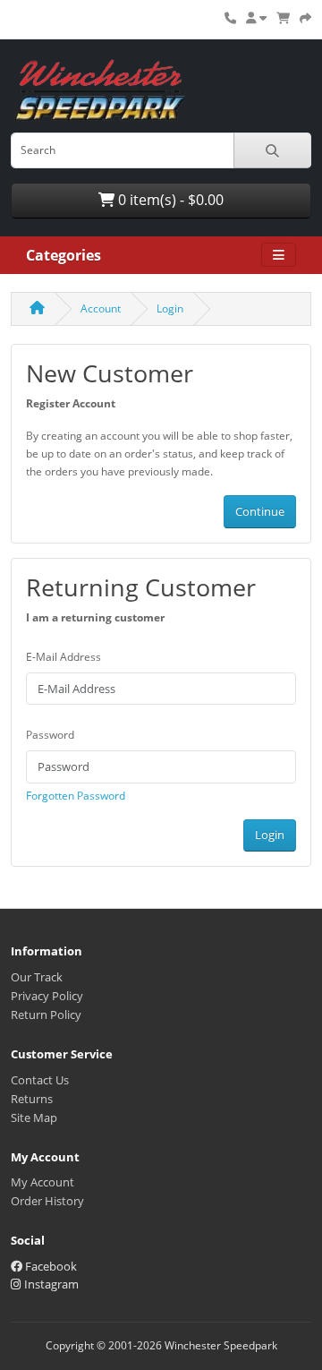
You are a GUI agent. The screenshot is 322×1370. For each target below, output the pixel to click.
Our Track (37, 977)
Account (100, 308)
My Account (42, 1182)
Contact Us (40, 1080)
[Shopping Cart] (283, 18)
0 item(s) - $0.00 (169, 200)
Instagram (50, 1284)
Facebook (49, 1266)
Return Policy (46, 1014)
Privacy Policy (47, 996)
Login (170, 308)
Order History (47, 1201)
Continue (259, 511)
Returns (32, 1099)
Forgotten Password (75, 795)
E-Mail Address (63, 656)
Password (50, 734)
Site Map (34, 1117)
